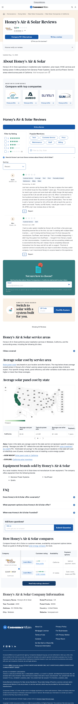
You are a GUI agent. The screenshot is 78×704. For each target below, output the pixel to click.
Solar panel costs (9, 364)
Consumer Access (16, 665)
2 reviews (17, 31)
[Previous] (35, 438)
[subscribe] (69, 284)
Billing (60, 142)
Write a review (56, 37)
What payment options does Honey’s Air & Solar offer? (27, 505)
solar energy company (37, 546)
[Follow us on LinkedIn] (15, 646)
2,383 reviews (40, 574)
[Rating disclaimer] (22, 31)
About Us (38, 626)
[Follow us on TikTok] (9, 646)
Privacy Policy (61, 626)
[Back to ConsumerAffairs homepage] (4, 14)
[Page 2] (40, 438)
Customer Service (48, 137)
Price (64, 137)
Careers (38, 639)
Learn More (27, 562)
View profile (40, 563)
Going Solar (22, 14)
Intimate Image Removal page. (45, 699)
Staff (50, 142)
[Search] (72, 7)
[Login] (75, 7)
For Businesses (62, 630)
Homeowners (11, 14)
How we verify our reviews (14, 47)
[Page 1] (37, 438)
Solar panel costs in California (26, 455)
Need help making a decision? (39, 583)
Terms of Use (40, 635)
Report (30, 211)
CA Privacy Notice (63, 635)
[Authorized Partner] (19, 569)
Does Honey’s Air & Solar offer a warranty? (21, 497)
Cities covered (9, 351)
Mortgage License (42, 630)
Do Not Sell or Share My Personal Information (44, 644)
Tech (34, 137)
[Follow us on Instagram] (6, 646)
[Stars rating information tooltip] (25, 31)
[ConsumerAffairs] (39, 7)
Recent (7, 166)
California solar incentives (22, 459)
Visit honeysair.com (40, 72)
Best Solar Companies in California (57, 14)
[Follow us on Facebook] (4, 646)
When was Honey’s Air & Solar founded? (20, 513)
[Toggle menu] (2, 7)
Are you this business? (40, 41)
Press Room (60, 639)
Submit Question (63, 527)
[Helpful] (24, 211)
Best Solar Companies (35, 14)
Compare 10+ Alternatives (21, 37)
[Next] (43, 438)
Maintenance (37, 142)
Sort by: (6, 162)
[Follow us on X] (12, 646)
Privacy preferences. (39, 2)
